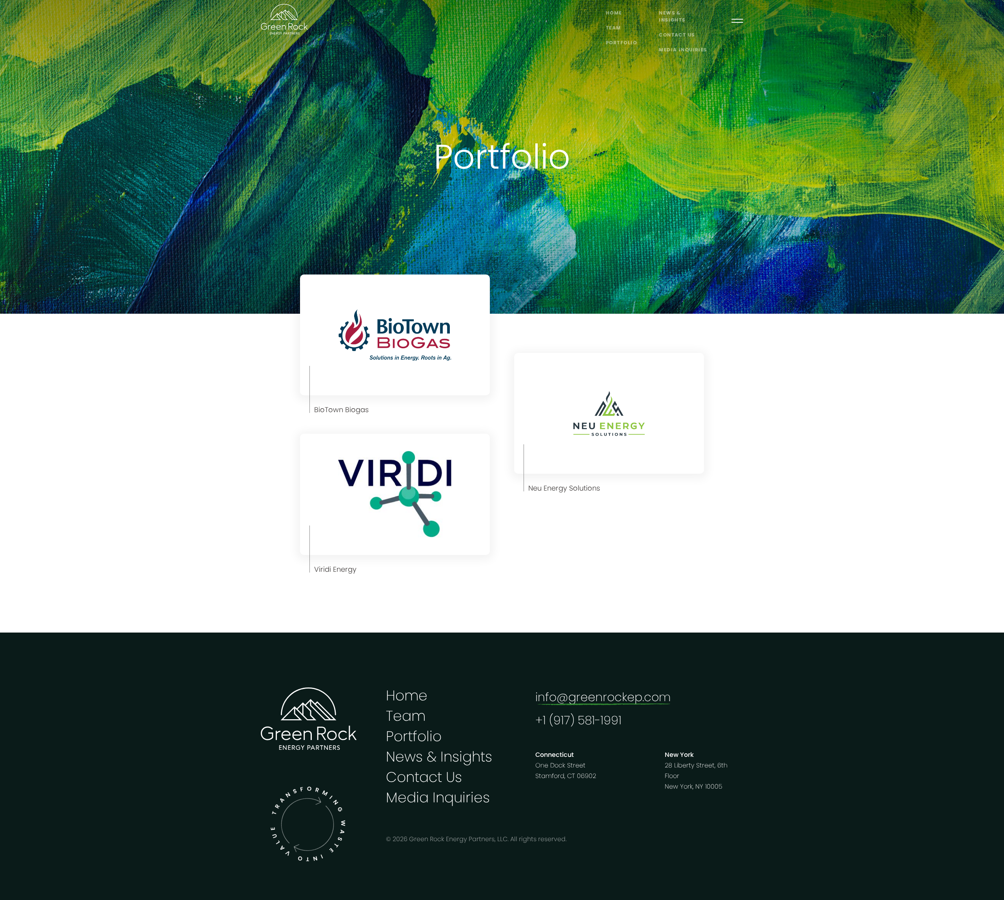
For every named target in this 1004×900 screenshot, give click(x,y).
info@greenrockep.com (603, 697)
